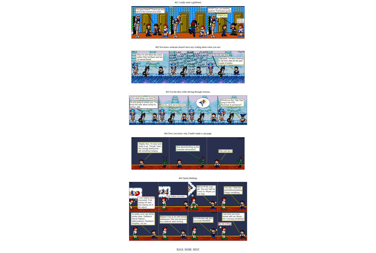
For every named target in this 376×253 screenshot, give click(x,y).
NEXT (196, 249)
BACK (180, 249)
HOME (188, 249)
